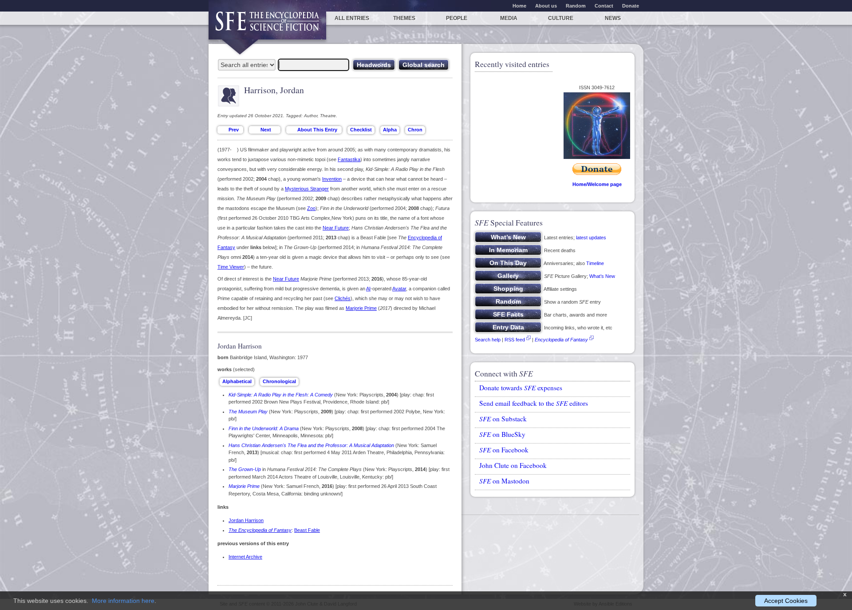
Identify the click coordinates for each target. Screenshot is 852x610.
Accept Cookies (786, 600)
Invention (332, 179)
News (613, 18)
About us (546, 5)
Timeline (595, 263)
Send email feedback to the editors (533, 403)
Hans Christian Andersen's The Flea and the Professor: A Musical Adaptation (311, 445)
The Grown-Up (245, 469)
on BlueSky (502, 434)
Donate (630, 5)
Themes (404, 18)
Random (576, 5)
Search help (488, 339)
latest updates (591, 237)
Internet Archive (245, 556)
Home (519, 5)
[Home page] (267, 26)
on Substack (503, 418)
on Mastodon (504, 480)
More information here (123, 600)
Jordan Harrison (246, 520)
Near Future (336, 227)
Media (508, 18)
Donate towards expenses (520, 387)
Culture (560, 18)
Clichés (343, 298)
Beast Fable (307, 530)
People (456, 18)
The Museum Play (248, 411)
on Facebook (504, 449)
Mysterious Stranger (307, 188)
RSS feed (515, 339)
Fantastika (349, 159)
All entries (352, 18)
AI (368, 288)
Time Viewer (230, 266)
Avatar (399, 288)
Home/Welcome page (597, 184)
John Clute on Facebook (513, 465)
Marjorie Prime (361, 308)
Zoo (311, 208)
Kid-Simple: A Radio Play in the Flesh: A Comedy (281, 394)
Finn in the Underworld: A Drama (264, 428)
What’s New (602, 276)
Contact (604, 5)
